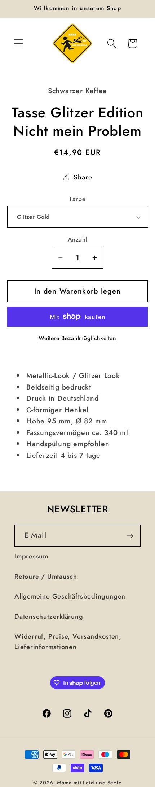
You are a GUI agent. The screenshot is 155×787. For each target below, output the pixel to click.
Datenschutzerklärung (48, 616)
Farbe (78, 199)
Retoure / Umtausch (45, 576)
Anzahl (77, 239)
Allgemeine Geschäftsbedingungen (69, 596)
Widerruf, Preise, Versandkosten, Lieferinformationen (67, 642)
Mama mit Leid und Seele (89, 782)
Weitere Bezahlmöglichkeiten (77, 338)
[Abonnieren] (130, 536)
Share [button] (83, 177)
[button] (18, 43)
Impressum (31, 556)
